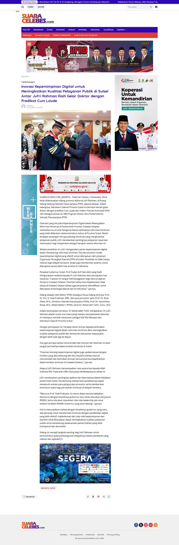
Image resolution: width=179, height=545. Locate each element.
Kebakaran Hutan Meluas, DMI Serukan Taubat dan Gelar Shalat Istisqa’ (129, 2)
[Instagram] (146, 525)
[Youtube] (151, 525)
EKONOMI (60, 30)
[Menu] (23, 7)
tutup (17, 11)
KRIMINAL (82, 30)
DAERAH (120, 30)
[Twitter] (141, 525)
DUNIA (50, 30)
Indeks (30, 7)
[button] (151, 7)
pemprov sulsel (48, 488)
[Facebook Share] (88, 497)
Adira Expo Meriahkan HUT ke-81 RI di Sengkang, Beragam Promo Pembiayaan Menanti (48, 2)
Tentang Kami (76, 534)
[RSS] (155, 525)
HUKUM (71, 30)
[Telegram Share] (104, 497)
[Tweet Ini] (93, 497)
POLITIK (26, 30)
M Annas (30, 106)
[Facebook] (136, 525)
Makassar (27, 35)
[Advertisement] (12, 49)
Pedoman (90, 534)
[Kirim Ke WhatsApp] (109, 497)
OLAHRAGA (108, 30)
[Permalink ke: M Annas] (23, 106)
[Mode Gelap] (156, 7)
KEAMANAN (38, 30)
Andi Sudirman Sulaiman (85, 35)
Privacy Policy (113, 534)
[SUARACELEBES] (37, 18)
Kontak (41, 7)
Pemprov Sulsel (42, 35)
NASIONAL (95, 30)
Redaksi (63, 534)
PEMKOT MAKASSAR (62, 35)
